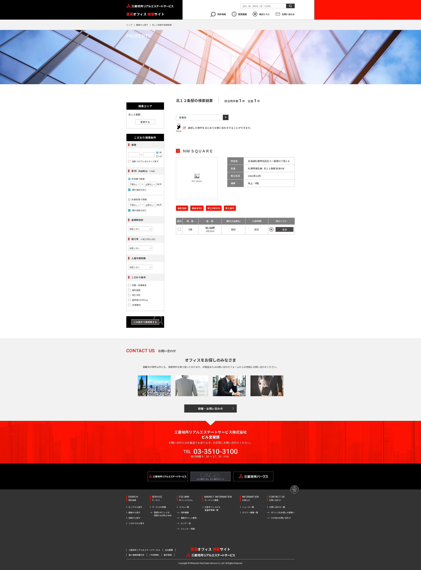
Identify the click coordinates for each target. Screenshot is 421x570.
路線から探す (142, 24)
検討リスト (264, 14)
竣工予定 (136, 295)
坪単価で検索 (138, 179)
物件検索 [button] (221, 14)
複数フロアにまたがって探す (145, 161)
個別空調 (136, 290)
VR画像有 (136, 305)
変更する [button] (145, 122)
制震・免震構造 (139, 285)
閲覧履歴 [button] (242, 14)
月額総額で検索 (139, 199)
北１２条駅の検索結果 (162, 24)
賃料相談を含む (139, 190)
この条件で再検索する (145, 322)
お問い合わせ (288, 14)
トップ (129, 24)
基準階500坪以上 (140, 300)
